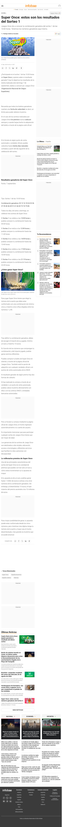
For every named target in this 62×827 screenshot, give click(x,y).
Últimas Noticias (19, 811)
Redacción (31, 792)
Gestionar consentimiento (54, 799)
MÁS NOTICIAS (18, 710)
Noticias (16, 577)
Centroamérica (19, 809)
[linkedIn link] (10, 801)
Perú (19, 807)
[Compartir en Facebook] (6, 68)
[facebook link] (4, 798)
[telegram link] (7, 801)
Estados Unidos (19, 802)
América (19, 792)
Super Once (5, 574)
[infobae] (31, 5)
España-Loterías (6, 577)
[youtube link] (4, 801)
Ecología (21, 9)
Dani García (40, 9)
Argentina (19, 794)
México (19, 804)
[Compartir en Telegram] (16, 68)
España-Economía (16, 574)
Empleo (31, 794)
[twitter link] (7, 798)
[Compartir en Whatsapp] (2, 68)
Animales (46, 9)
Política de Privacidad (55, 796)
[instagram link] (10, 798)
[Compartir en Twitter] (9, 68)
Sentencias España (32, 9)
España (3, 13)
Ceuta (25, 9)
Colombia (19, 797)
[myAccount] (59, 6)
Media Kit (43, 804)
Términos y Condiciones (55, 793)
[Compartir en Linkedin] (13, 68)
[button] (2, 6)
